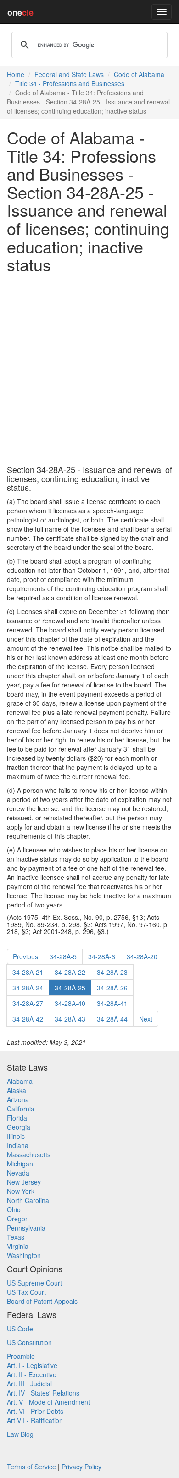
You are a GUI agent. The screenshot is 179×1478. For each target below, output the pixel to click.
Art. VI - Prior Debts (35, 1411)
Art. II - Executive (31, 1374)
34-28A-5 (63, 956)
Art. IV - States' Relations (43, 1392)
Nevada (18, 1172)
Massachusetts (28, 1154)
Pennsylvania (26, 1227)
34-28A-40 (70, 1003)
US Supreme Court (34, 1282)
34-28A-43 (70, 1018)
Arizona (18, 1099)
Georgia (18, 1127)
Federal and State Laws (69, 74)
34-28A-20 (142, 956)
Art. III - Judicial (29, 1383)
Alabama (20, 1081)
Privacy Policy (81, 1466)
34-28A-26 (112, 987)
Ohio (14, 1209)
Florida (17, 1117)
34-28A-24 (27, 987)
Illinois (16, 1136)
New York (20, 1191)
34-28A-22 (70, 972)
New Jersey (24, 1182)
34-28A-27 (27, 1003)
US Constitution (29, 1342)
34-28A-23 (112, 972)
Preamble (21, 1356)
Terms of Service (31, 1466)
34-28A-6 (101, 956)
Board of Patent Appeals (42, 1301)
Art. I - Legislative (32, 1365)
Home (15, 74)
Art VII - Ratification (35, 1420)
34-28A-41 (112, 1003)
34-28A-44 (112, 1018)
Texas (15, 1237)
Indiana (17, 1145)
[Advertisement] (89, 369)
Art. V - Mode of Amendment (48, 1402)
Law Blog (20, 1434)
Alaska (16, 1090)
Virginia (17, 1246)
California (20, 1108)
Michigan (20, 1163)
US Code (20, 1328)
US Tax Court (26, 1292)
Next (145, 1018)
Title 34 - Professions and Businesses (69, 83)
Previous (25, 956)
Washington (24, 1255)
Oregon (18, 1218)
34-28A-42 (27, 1018)
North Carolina (28, 1200)
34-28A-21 (27, 972)
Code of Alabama (139, 74)
